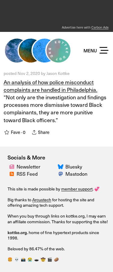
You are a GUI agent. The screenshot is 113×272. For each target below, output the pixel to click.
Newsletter (28, 166)
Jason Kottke (58, 73)
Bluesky (73, 166)
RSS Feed (27, 173)
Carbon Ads (99, 27)
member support (77, 189)
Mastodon (76, 173)
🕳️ (36, 259)
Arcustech (41, 199)
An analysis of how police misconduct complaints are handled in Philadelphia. (50, 86)
